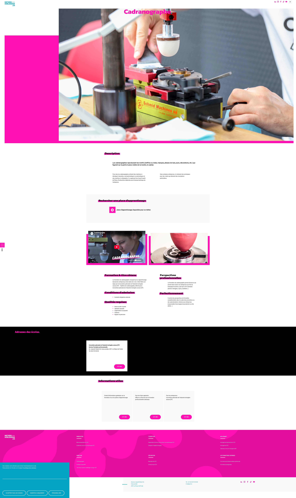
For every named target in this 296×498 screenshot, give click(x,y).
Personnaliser (56, 493)
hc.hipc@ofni (189, 484)
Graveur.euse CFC (152, 464)
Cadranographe (80, 461)
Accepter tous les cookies (14, 493)
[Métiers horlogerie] (10, 4)
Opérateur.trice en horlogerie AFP (228, 448)
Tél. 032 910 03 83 (94, 351)
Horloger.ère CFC (224, 445)
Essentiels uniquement (37, 493)
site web (119, 366)
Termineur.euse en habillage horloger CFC (87, 467)
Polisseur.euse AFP (81, 464)
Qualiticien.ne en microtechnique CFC (86, 445)
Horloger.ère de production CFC (227, 442)
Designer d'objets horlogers (155, 445)
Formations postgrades (226, 464)
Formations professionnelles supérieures (230, 461)
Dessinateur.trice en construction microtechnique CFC (161, 442)
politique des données (30, 468)
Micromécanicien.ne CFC (82, 442)
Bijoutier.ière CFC (152, 461)
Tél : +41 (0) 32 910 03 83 (192, 482)
